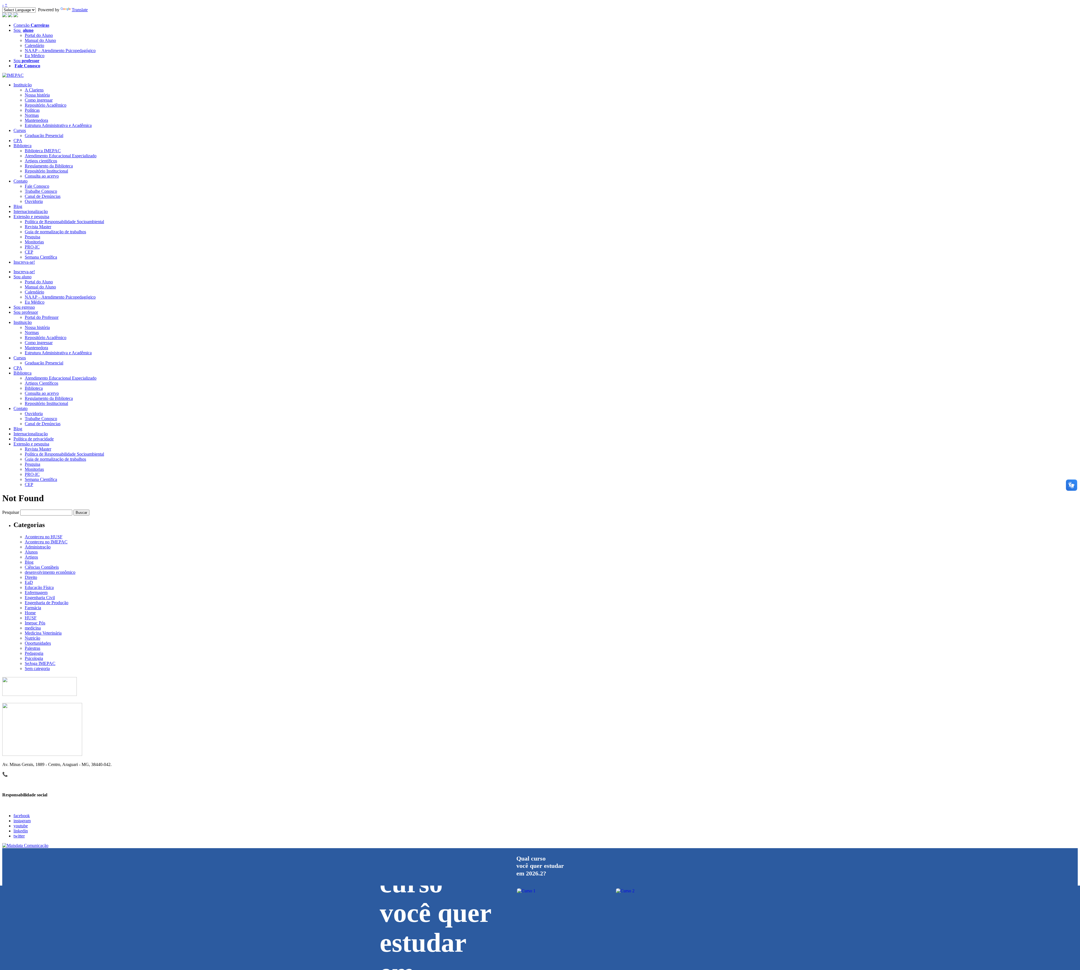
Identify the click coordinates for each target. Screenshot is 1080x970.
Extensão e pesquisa (31, 216)
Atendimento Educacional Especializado (60, 155)
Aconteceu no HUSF (43, 536)
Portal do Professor (41, 317)
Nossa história (37, 95)
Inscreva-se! (24, 262)
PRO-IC (32, 247)
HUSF (31, 617)
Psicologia (34, 658)
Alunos (31, 552)
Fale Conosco (37, 186)
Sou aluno (23, 276)
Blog (18, 206)
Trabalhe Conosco (41, 191)
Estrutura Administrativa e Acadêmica (58, 125)
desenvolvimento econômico (50, 572)
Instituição (23, 84)
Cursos (20, 130)
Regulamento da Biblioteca (49, 165)
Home (30, 612)
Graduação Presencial (44, 135)
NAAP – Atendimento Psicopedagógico (60, 50)
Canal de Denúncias (42, 196)
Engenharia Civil (40, 597)
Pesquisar (10, 512)
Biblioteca (23, 145)
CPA (18, 140)
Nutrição (32, 638)
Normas (32, 115)
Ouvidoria (34, 201)
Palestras (32, 648)
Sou (23, 30)
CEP (29, 252)
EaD (29, 582)
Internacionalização (31, 211)
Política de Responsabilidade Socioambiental (64, 221)
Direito (31, 577)
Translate (80, 9)
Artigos (31, 557)
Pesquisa (32, 236)
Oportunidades (38, 643)
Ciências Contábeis (42, 567)
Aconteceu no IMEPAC (46, 541)
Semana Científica (41, 257)
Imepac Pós (35, 622)
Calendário (34, 45)
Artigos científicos (41, 160)
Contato (21, 181)
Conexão (31, 25)
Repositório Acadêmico (45, 105)
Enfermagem (36, 592)
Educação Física (39, 587)
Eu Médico (34, 55)
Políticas (32, 110)
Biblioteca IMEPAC (43, 150)
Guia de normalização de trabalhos (55, 231)
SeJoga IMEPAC (40, 663)
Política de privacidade (34, 438)
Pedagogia (34, 653)
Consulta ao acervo (42, 176)
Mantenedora (36, 120)
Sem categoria (37, 668)
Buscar (81, 512)
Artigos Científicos (41, 383)
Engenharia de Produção (46, 602)
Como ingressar (39, 100)
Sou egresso (24, 307)
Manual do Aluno (40, 40)
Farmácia (33, 607)
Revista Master (38, 226)
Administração (38, 547)
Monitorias (34, 241)
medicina (33, 628)
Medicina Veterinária (43, 633)
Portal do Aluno (39, 35)
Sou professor (26, 312)
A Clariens (34, 90)
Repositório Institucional (46, 171)
